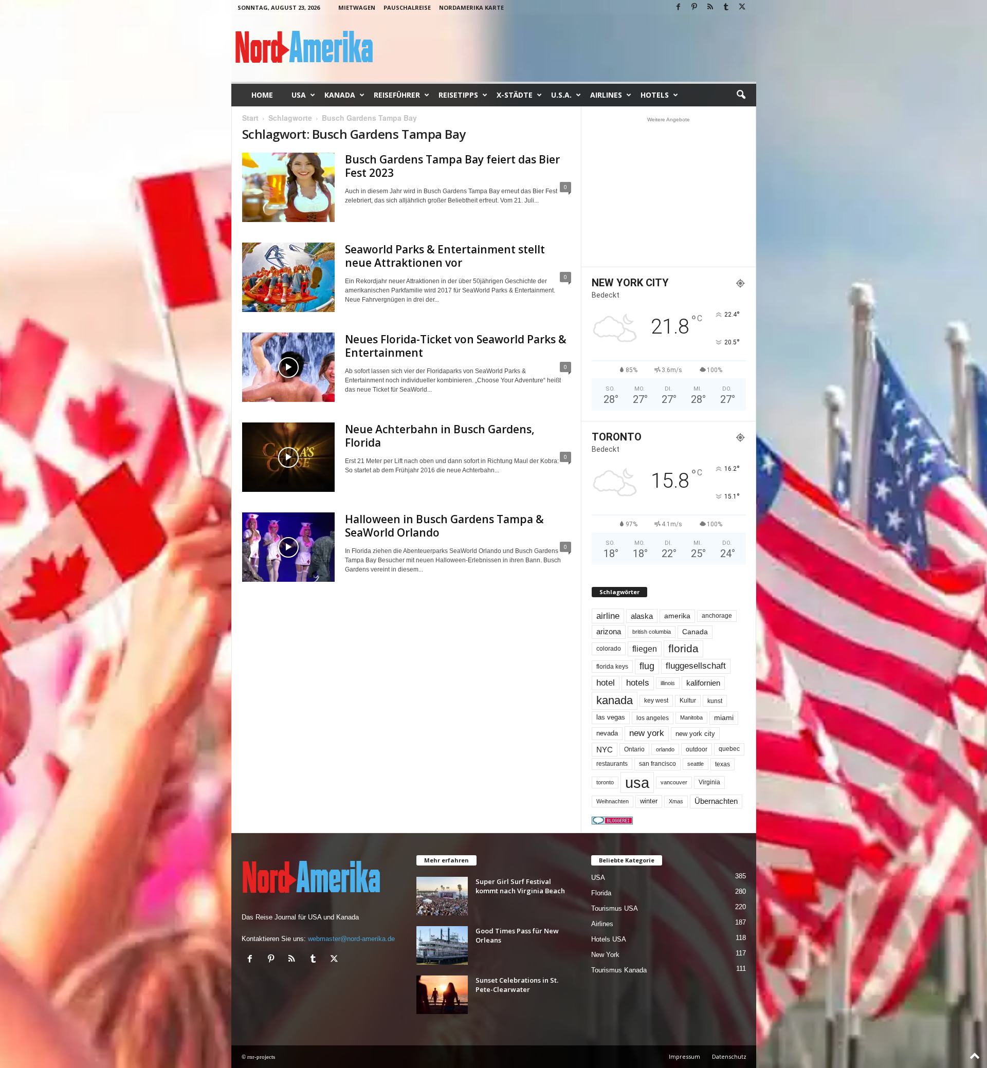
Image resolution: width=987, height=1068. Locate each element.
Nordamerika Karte (471, 7)
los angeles (652, 718)
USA (298, 95)
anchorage (717, 616)
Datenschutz (729, 1056)
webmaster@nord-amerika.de (351, 939)
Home (262, 95)
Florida (601, 893)
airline (607, 616)
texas (722, 764)
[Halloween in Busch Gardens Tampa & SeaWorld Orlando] (288, 547)
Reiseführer (397, 95)
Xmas (676, 801)
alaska (642, 616)
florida (683, 648)
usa (637, 782)
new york (646, 733)
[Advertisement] (668, 191)
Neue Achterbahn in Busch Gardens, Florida (440, 436)
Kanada (339, 95)
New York (605, 955)
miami (724, 717)
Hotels (655, 95)
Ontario (634, 749)
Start (250, 118)
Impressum (684, 1056)
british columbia (651, 632)
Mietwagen (356, 7)
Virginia (709, 782)
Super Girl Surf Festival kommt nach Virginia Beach (520, 886)
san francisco (657, 763)
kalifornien (703, 682)
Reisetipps (458, 95)
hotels (637, 683)
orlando (665, 749)
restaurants (612, 764)
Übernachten (716, 801)
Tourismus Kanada (619, 970)
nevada (607, 733)
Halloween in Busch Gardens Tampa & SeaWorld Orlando (444, 526)
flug (646, 666)
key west (656, 700)
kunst (714, 700)
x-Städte (515, 95)
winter (648, 801)
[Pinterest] (694, 7)
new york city (695, 734)
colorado (608, 648)
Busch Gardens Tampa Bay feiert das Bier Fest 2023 (452, 166)
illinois (668, 683)
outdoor (696, 749)
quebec (729, 748)
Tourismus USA (614, 908)
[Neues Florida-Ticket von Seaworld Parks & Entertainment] (288, 367)
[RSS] (710, 7)
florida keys (612, 666)
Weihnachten (612, 801)
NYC (604, 749)
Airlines (606, 95)
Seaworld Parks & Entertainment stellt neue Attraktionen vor (445, 256)
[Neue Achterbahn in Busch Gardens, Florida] (288, 457)
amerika (677, 616)
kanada (614, 700)
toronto (605, 782)
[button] (740, 95)
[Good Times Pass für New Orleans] (442, 945)
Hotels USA (608, 939)
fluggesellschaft (696, 666)
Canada (695, 632)
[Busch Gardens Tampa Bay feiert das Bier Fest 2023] (288, 187)
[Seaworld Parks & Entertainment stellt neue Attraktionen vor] (288, 277)
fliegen (644, 648)
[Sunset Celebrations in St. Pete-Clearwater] (442, 994)
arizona (608, 632)
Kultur (688, 700)
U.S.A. (561, 95)
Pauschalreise (407, 7)
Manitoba (691, 717)
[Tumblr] (726, 7)
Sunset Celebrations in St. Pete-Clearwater (517, 984)
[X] (742, 7)
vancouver (674, 782)
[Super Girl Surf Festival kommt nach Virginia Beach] (442, 896)
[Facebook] (678, 7)
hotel (605, 683)
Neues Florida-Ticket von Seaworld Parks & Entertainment (455, 346)
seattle (695, 764)
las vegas (610, 717)
